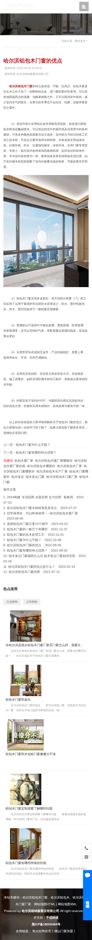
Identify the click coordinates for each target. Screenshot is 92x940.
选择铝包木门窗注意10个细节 (27, 524)
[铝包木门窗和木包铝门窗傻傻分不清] (25, 734)
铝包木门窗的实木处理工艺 (25, 534)
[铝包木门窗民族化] (25, 680)
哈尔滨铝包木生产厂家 (52, 471)
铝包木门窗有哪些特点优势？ (36, 452)
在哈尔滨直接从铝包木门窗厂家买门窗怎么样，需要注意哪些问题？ (46, 645)
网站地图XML (67, 904)
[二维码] (86, 856)
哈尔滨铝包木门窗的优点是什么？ (31, 566)
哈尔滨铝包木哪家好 (41, 466)
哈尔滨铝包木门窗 (20, 86)
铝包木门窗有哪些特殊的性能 (26, 863)
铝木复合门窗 (35, 477)
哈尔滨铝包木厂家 (69, 466)
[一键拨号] (86, 847)
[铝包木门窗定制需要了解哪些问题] (25, 789)
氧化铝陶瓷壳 (41, 931)
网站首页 (80, 41)
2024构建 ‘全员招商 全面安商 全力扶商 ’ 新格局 (40, 497)
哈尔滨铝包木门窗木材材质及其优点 (32, 508)
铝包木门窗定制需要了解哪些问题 (29, 808)
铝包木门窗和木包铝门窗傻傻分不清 (31, 754)
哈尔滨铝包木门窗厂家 (61, 477)
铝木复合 (17, 477)
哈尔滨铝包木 (60, 897)
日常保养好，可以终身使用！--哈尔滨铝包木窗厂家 (42, 513)
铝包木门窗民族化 (18, 699)
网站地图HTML (44, 904)
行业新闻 (12, 601)
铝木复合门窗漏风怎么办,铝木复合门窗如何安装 (42, 556)
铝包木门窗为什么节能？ (33, 444)
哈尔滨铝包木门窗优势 (24, 572)
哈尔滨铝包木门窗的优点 (24, 545)
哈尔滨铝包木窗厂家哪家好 (54, 460)
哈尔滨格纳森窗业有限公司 (40, 911)
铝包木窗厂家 (24, 460)
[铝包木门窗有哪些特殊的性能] (25, 843)
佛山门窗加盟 (63, 931)
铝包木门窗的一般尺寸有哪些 (27, 529)
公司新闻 (31, 601)
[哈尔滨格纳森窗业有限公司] (19, 6)
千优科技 (52, 917)
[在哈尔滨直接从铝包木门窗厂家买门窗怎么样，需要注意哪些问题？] (25, 625)
